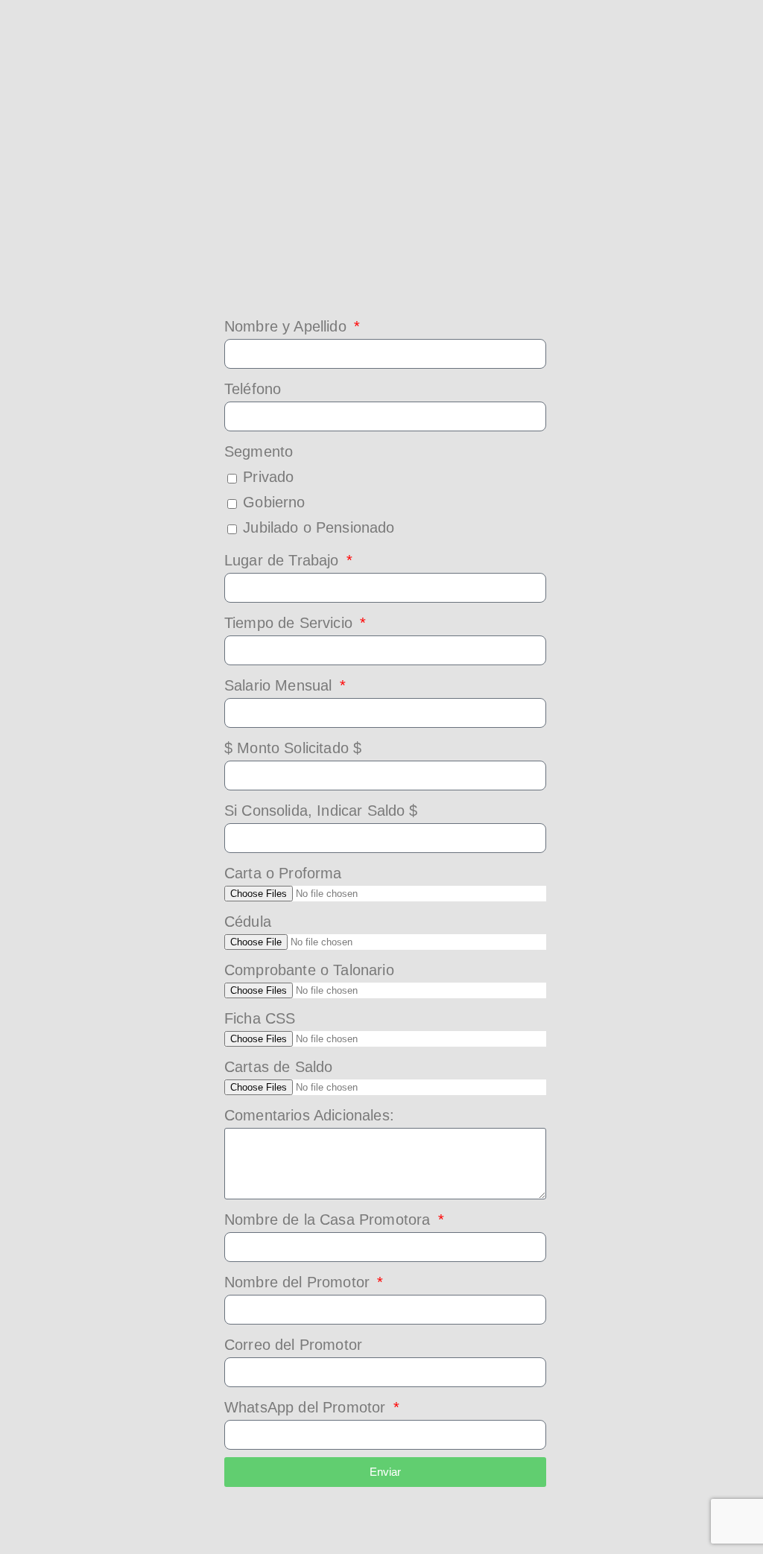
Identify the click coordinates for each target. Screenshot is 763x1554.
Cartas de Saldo (278, 1067)
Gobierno (274, 502)
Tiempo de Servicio (290, 623)
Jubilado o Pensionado (318, 527)
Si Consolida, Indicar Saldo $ (321, 810)
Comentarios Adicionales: (309, 1115)
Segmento (258, 451)
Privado (268, 477)
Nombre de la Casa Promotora (329, 1219)
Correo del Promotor (293, 1344)
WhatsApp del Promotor (307, 1407)
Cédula (247, 921)
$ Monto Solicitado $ (292, 748)
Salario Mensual (280, 685)
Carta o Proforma (283, 873)
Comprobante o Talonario (309, 970)
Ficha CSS (259, 1018)
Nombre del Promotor (299, 1282)
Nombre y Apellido (287, 326)
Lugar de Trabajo (283, 560)
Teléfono (252, 389)
